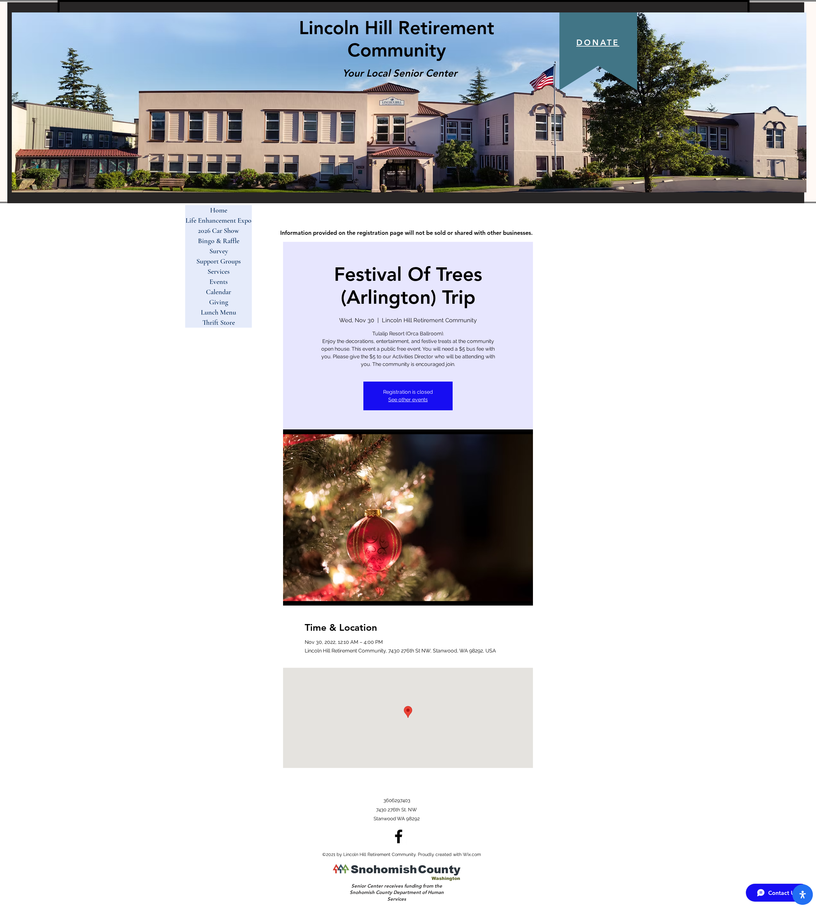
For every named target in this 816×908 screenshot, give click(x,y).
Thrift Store (218, 322)
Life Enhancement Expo (218, 220)
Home (218, 210)
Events (218, 282)
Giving (218, 302)
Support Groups (218, 261)
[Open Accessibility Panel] (802, 894)
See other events (408, 400)
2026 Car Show (218, 231)
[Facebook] (399, 836)
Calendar (218, 292)
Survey (218, 251)
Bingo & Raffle (218, 241)
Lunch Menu (218, 312)
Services (218, 271)
